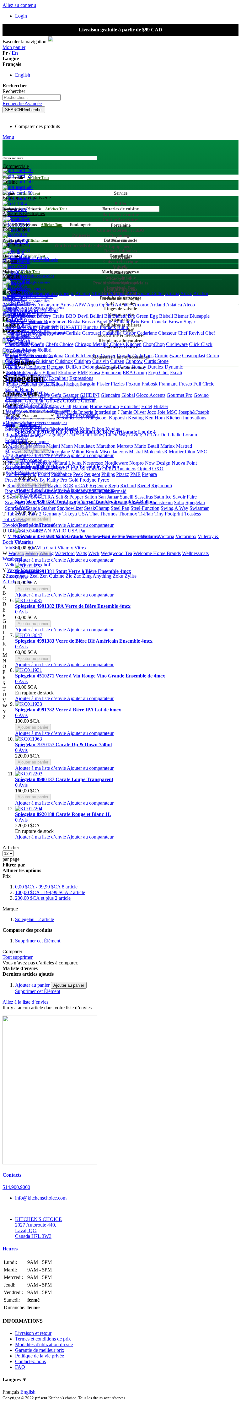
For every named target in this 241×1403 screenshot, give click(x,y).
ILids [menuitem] (72, 412)
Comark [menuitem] (13, 355)
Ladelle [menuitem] (37, 434)
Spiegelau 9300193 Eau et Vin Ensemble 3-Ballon (67, 466)
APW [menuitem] (80, 304)
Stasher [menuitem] (48, 508)
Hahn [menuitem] (41, 406)
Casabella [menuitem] (111, 333)
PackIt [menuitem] (12, 474)
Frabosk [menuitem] (150, 383)
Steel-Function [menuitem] (145, 508)
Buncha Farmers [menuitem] (99, 327)
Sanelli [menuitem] (126, 496)
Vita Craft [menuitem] (46, 547)
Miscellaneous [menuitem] (113, 451)
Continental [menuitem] (33, 355)
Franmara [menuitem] (168, 383)
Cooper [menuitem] (108, 355)
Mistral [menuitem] (136, 451)
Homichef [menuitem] (130, 406)
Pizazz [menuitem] (122, 474)
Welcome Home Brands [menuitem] (157, 553)
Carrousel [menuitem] (91, 333)
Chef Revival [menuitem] (191, 333)
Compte (10, 307)
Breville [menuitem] (104, 321)
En (15, 53)
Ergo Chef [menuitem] (158, 372)
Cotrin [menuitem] (212, 355)
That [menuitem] (94, 513)
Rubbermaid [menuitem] (114, 491)
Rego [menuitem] (113, 485)
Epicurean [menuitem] (111, 372)
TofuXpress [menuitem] (14, 519)
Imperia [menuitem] (85, 412)
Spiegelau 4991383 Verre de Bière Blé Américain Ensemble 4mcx (84, 641)
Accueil (22, 351)
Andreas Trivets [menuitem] (20, 304)
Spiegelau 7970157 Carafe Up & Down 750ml (63, 744)
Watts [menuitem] (81, 553)
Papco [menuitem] (44, 474)
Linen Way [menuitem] (117, 434)
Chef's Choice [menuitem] (59, 344)
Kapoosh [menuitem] (118, 417)
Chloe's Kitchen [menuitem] (126, 344)
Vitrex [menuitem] (80, 547)
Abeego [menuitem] (66, 293)
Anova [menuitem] (67, 304)
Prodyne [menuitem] (88, 480)
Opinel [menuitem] (144, 468)
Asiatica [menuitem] (174, 304)
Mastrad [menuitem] (184, 446)
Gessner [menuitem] (70, 395)
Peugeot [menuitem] (92, 474)
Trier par (11, 415)
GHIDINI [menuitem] (89, 395)
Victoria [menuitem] (166, 536)
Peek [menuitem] (78, 474)
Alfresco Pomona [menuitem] (108, 293)
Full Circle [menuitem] (203, 383)
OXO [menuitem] (157, 468)
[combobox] (32, 97)
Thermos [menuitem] (108, 513)
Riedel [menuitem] (143, 485)
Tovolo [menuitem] (10, 525)
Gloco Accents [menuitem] (150, 395)
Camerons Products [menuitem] (45, 333)
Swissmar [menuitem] (199, 508)
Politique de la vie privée (39, 1355)
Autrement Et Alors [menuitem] (39, 310)
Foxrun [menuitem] (133, 383)
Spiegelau (34, 919)
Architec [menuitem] (123, 304)
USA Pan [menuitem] (77, 530)
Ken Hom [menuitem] (155, 417)
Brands (22, 357)
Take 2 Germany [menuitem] (44, 513)
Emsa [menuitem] (94, 372)
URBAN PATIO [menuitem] (50, 530)
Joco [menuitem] (151, 412)
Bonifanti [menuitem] (33, 321)
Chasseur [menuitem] (167, 333)
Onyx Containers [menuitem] (119, 468)
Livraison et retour (33, 1333)
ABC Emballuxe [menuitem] (41, 293)
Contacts (12, 1175)
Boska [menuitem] (74, 321)
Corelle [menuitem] (124, 355)
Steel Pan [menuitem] (120, 508)
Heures (10, 1248)
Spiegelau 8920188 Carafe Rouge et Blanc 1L (63, 814)
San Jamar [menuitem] (108, 496)
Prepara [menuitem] (149, 474)
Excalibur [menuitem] (58, 378)
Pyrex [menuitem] (103, 480)
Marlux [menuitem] (167, 446)
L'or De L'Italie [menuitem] (166, 434)
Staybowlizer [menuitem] (70, 508)
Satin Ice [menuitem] (162, 496)
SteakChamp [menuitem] (97, 508)
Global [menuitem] (128, 395)
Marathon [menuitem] (105, 446)
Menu (8, 137)
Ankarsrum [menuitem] (48, 304)
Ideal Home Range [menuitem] (24, 412)
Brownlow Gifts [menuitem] (21, 327)
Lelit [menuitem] (84, 434)
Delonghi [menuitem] (91, 367)
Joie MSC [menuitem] (167, 412)
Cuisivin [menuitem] (100, 361)
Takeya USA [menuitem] (75, 513)
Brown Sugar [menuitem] (182, 321)
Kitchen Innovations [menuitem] (186, 417)
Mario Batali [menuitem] (146, 446)
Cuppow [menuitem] (134, 361)
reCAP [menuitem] (81, 485)
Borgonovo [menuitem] (55, 321)
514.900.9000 (16, 1187)
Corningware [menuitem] (168, 355)
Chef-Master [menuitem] (17, 344)
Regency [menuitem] (98, 485)
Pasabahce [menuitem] (61, 474)
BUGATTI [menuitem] (71, 327)
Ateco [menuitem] (189, 304)
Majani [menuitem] (53, 446)
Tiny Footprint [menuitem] (168, 513)
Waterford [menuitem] (65, 553)
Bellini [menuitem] (96, 316)
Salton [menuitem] (90, 496)
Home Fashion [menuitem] (104, 406)
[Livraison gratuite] (50, 1162)
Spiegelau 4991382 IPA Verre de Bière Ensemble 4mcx (73, 606)
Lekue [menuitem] (72, 434)
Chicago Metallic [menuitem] (92, 344)
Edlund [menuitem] (49, 372)
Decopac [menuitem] (55, 367)
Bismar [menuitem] (181, 316)
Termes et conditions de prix (43, 1338)
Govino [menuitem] (201, 395)
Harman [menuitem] (80, 406)
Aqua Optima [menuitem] (100, 304)
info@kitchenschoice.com (41, 1198)
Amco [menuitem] (186, 293)
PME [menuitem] (135, 474)
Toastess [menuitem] (192, 513)
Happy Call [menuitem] (59, 406)
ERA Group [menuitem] (135, 372)
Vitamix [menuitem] (65, 547)
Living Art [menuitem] (139, 434)
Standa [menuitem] (33, 508)
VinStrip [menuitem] (13, 547)
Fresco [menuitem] (185, 383)
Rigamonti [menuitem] (161, 485)
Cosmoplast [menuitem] (193, 355)
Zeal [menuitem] (34, 576)
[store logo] (85, 41)
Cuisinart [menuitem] (45, 361)
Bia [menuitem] (107, 316)
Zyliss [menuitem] (131, 576)
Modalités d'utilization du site (44, 1344)
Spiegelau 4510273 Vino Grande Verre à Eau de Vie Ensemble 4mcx (87, 536)
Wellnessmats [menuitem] (195, 553)
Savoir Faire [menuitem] (185, 496)
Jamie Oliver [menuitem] (133, 412)
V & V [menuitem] (14, 536)
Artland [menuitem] (157, 304)
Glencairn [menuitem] (110, 395)
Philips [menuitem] (108, 474)
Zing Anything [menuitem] (96, 576)
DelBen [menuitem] (73, 367)
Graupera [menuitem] (14, 400)
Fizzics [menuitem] (118, 383)
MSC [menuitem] (201, 451)
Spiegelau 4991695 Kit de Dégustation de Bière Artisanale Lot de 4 (85, 431)
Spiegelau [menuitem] (195, 502)
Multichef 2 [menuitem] (14, 457)
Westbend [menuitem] (12, 559)
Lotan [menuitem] (11, 440)
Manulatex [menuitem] (84, 446)
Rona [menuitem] (10, 491)
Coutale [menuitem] (12, 361)
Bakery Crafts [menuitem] (50, 316)
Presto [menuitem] (11, 480)
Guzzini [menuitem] (89, 400)
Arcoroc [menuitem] (141, 304)
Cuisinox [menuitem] (64, 361)
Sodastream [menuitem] (161, 502)
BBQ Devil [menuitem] (77, 316)
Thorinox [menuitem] (128, 513)
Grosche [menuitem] (71, 400)
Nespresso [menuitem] (93, 463)
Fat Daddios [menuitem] (50, 383)
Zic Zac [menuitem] (73, 576)
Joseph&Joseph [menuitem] (194, 412)
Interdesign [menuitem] (105, 412)
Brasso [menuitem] (88, 321)
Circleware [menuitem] (177, 344)
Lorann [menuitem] (190, 434)
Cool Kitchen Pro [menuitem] (82, 355)
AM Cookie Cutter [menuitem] (145, 293)
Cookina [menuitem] (54, 355)
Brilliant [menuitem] (121, 321)
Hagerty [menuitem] (27, 406)
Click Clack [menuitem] (200, 344)
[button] (41, 455)
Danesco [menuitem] (16, 367)
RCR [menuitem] (68, 485)
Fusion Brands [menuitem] (19, 389)
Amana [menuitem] (172, 293)
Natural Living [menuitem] (67, 463)
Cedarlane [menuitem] (147, 333)
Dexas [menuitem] (124, 367)
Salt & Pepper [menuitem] (69, 496)
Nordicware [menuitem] (116, 463)
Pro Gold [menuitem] (69, 480)
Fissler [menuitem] (103, 383)
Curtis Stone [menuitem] (156, 361)
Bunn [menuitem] (122, 327)
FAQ (20, 1367)
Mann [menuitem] (67, 446)
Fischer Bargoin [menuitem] (79, 383)
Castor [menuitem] (129, 333)
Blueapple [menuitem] (200, 316)
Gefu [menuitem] (56, 395)
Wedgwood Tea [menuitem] (116, 553)
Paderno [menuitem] (28, 474)
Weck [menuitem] (93, 553)
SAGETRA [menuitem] (42, 496)
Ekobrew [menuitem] (67, 372)
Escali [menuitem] (176, 372)
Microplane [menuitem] (58, 451)
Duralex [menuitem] (155, 367)
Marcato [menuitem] (125, 446)
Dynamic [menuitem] (174, 367)
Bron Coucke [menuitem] (154, 321)
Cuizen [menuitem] (117, 361)
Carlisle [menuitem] (73, 333)
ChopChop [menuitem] (154, 344)
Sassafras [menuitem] (144, 496)
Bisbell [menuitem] (166, 316)
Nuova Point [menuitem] (184, 463)
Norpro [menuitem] (136, 463)
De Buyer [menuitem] (36, 367)
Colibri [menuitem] (44, 350)
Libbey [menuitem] (97, 434)
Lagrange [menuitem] (55, 434)
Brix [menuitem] (135, 321)
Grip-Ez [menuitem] (54, 400)
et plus (43, 898)
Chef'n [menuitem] (37, 344)
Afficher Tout (38, 177)
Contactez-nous (30, 1361)
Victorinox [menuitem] (185, 536)
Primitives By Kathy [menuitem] (39, 480)
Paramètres (13, 313)
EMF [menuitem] (83, 372)
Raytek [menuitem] (55, 485)
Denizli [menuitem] (109, 367)
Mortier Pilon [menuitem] (182, 451)
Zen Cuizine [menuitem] (52, 576)
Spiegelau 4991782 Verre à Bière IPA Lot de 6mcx (68, 709)
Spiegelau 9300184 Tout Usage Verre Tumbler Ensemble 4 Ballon (84, 501)
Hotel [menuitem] (146, 406)
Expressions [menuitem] (81, 378)
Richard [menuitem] (128, 485)
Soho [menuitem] (179, 502)
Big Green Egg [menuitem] (143, 316)
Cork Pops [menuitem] (142, 355)
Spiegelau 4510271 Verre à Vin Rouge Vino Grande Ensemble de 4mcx (90, 675)
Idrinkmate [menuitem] (54, 412)
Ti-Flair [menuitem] (145, 513)
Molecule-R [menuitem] (156, 451)
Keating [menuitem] (136, 417)
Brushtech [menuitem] (49, 327)
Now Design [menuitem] (157, 463)
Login (21, 16)
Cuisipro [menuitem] (82, 361)
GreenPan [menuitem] (35, 400)
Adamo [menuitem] (82, 293)
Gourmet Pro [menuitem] (179, 395)
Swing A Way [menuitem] (174, 508)
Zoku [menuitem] (118, 576)
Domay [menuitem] (138, 367)
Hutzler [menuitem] (160, 406)
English (22, 75)
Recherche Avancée (22, 103)
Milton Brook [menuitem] (84, 451)
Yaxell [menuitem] (13, 570)
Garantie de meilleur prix (39, 1350)
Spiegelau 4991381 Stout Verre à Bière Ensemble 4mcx (73, 571)
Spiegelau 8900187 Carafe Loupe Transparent (64, 779)
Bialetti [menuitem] (119, 316)
